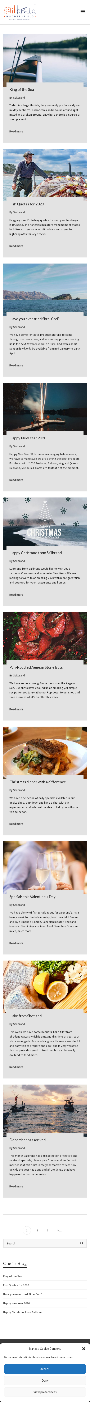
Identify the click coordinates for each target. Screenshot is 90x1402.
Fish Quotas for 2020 (16, 1285)
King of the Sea (12, 1276)
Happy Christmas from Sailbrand (23, 1312)
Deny (45, 1380)
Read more (16, 131)
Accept (45, 1369)
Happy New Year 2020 (16, 1303)
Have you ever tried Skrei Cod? (22, 1294)
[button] (84, 1349)
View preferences (45, 1392)
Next (61, 1230)
